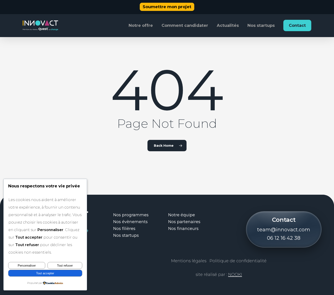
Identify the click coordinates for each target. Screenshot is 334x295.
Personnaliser (27, 265)
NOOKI (235, 274)
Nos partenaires (184, 221)
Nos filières (124, 228)
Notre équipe (181, 214)
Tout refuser (65, 265)
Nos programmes (131, 214)
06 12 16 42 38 (283, 238)
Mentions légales (188, 260)
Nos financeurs (183, 228)
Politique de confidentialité (238, 260)
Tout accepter (45, 273)
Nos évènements (130, 221)
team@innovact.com (283, 230)
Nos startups (126, 235)
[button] (167, 7)
